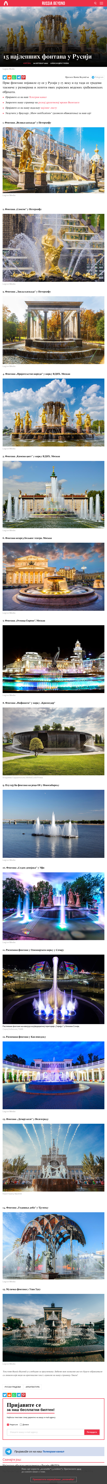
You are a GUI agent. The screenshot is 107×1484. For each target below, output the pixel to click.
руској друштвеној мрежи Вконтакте (58, 102)
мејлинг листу (49, 108)
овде (79, 1469)
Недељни (14, 1424)
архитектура (33, 1387)
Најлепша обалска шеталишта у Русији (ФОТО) (31, 1465)
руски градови (13, 1387)
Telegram (99, 77)
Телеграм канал (37, 97)
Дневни (26, 1424)
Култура (27, 63)
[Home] (6, 3)
